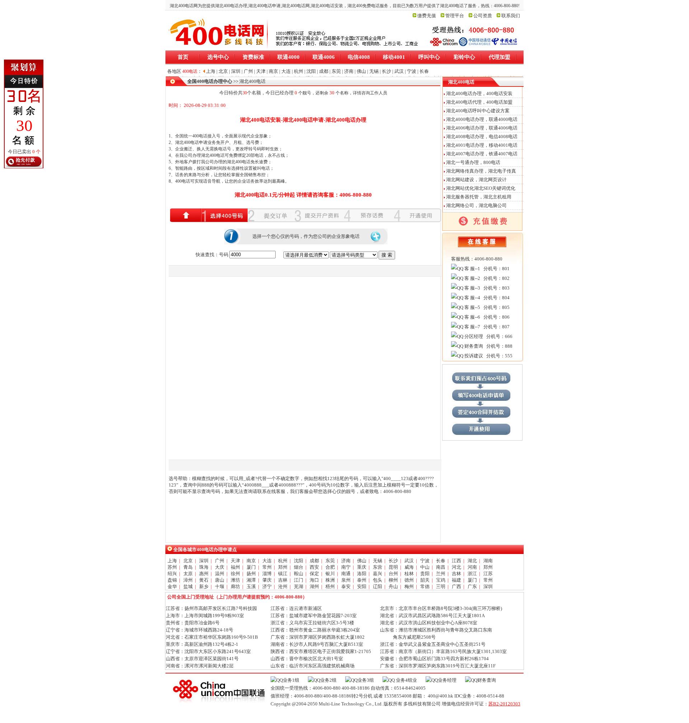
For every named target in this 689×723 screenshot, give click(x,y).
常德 (425, 586)
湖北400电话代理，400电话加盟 (479, 102)
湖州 (314, 586)
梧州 (330, 586)
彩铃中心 (464, 57)
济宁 (267, 586)
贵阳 (425, 573)
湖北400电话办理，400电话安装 (479, 93)
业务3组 (365, 680)
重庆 (361, 567)
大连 (267, 560)
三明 (440, 586)
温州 (219, 573)
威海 (409, 567)
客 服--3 (471, 288)
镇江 (282, 573)
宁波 (425, 560)
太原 (188, 573)
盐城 (188, 586)
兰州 (440, 573)
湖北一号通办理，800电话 (473, 162)
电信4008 (359, 57)
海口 (314, 580)
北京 (188, 560)
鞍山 (298, 573)
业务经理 (447, 680)
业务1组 (291, 680)
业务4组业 (406, 680)
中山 (425, 567)
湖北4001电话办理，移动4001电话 (481, 145)
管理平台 (454, 15)
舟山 (393, 586)
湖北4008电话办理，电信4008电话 (481, 136)
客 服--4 (471, 297)
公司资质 (482, 15)
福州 (235, 567)
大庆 (219, 567)
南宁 (346, 567)
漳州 (188, 580)
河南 (472, 567)
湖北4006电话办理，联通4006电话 (481, 128)
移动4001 (394, 57)
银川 (330, 573)
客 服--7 (471, 326)
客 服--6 (471, 317)
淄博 (267, 573)
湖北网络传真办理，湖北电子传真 (481, 171)
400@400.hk (440, 696)
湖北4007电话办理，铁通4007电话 (481, 153)
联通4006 (324, 57)
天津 (235, 560)
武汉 (409, 560)
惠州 (203, 573)
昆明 (393, 567)
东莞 (330, 560)
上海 (172, 560)
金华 (172, 586)
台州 (393, 573)
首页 (183, 57)
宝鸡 (440, 580)
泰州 (361, 580)
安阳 (361, 586)
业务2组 (328, 680)
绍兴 (172, 573)
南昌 (440, 567)
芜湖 (298, 586)
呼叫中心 (429, 57)
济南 (346, 560)
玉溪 (251, 586)
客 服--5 (471, 307)
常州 (267, 567)
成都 (314, 560)
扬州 (251, 573)
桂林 (409, 573)
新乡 (203, 586)
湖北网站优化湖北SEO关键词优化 (480, 188)
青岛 (188, 567)
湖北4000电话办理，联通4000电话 (481, 119)
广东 (472, 586)
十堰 (219, 586)
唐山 (219, 580)
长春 (440, 560)
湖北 (472, 560)
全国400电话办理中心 (209, 81)
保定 (314, 573)
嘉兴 (377, 573)
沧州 (282, 586)
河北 (456, 567)
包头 (377, 580)
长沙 (393, 560)
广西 (456, 586)
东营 (377, 567)
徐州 (235, 573)
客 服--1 (471, 268)
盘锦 (172, 580)
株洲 (330, 580)
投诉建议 (473, 355)
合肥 (330, 567)
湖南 (488, 560)
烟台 (298, 567)
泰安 (346, 586)
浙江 (472, 573)
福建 (456, 580)
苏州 (172, 567)
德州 (409, 580)
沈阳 (298, 560)
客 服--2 (471, 278)
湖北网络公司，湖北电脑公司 (476, 205)
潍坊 (235, 580)
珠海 (203, 567)
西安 (314, 567)
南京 (251, 560)
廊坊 (235, 586)
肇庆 (267, 580)
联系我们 (510, 15)
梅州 (409, 586)
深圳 (203, 560)
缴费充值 (426, 15)
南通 (346, 573)
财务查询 (473, 346)
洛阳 (361, 573)
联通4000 (288, 57)
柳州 (393, 580)
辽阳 (377, 586)
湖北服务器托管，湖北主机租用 (478, 196)
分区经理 (473, 336)
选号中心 (218, 57)
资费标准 (253, 57)
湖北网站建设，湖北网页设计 (476, 179)
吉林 (456, 573)
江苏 (488, 573)
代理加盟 (499, 57)
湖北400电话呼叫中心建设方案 (478, 110)
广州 (219, 560)
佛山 (361, 560)
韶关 (425, 580)
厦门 (251, 567)
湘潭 (251, 580)
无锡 (377, 560)
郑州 (282, 567)
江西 (456, 560)
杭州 (282, 560)
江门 (298, 580)
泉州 (346, 580)
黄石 (203, 580)
